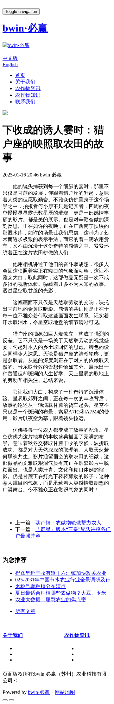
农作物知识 (28, 95)
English (10, 64)
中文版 (10, 58)
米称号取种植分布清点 (40, 586)
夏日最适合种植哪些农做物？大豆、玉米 (60, 593)
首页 (20, 75)
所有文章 (25, 611)
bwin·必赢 (39, 692)
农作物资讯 (28, 88)
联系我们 (25, 101)
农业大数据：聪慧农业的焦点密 (50, 599)
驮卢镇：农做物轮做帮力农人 (68, 522)
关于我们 (25, 81)
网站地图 (65, 692)
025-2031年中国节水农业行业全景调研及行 (63, 579)
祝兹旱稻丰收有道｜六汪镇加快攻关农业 (60, 573)
